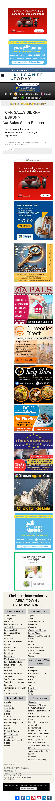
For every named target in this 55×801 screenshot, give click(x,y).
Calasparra (33, 670)
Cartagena (8, 618)
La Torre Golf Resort (13, 641)
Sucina (7, 745)
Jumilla (31, 685)
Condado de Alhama (37, 630)
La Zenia (32, 756)
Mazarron (32, 644)
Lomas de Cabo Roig (37, 759)
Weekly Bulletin (10, 779)
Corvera (7, 716)
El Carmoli (8, 621)
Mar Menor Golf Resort (14, 659)
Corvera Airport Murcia (12, 774)
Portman (8, 670)
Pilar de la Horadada (13, 662)
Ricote (7, 743)
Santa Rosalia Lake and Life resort (14, 683)
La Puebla (8, 638)
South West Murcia (39, 611)
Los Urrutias (9, 656)
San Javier (8, 676)
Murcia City (9, 737)
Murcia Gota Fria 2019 (12, 775)
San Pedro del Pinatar (13, 679)
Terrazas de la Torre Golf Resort (14, 689)
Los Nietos (8, 653)
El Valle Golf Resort (12, 719)
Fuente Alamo (34, 633)
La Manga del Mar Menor (12, 634)
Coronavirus (8, 772)
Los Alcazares (10, 647)
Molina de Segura (11, 731)
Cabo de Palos (10, 615)
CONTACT (11, 70)
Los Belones (9, 650)
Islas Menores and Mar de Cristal (14, 625)
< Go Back (7, 150)
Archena (7, 711)
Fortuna (31, 682)
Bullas (31, 667)
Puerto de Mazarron (37, 647)
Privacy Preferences (28, 789)
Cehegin (32, 676)
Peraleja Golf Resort (13, 740)
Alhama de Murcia (36, 621)
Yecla (30, 694)
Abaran (7, 705)
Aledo (30, 618)
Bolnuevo (32, 624)
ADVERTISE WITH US (24, 70)
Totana (31, 656)
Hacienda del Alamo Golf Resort (39, 637)
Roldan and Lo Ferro (12, 673)
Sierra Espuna (34, 653)
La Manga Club (10, 630)
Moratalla (32, 688)
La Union (8, 644)
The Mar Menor (15, 611)
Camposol (32, 627)
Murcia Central (15, 698)
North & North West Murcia (39, 662)
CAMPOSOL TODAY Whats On (16, 768)
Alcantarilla (9, 708)
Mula (30, 691)
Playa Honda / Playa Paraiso (13, 666)
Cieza (30, 679)
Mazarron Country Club (38, 736)
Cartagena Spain (10, 770)
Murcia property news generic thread (18, 777)
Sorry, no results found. (18, 129)
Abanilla (7, 702)
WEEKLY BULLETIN (40, 70)
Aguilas (31, 615)
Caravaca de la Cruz (37, 673)
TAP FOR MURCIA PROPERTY (27, 103)
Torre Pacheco (10, 693)
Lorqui (7, 728)
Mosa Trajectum (11, 734)
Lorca (30, 641)
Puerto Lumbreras (36, 650)
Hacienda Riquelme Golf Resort (14, 723)
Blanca (7, 714)
